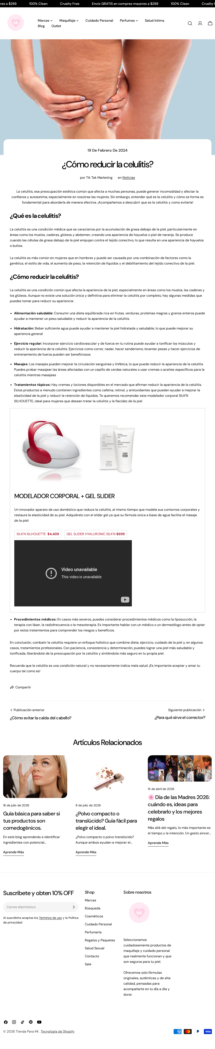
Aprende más (13, 852)
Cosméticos (94, 916)
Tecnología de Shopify (58, 1031)
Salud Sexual (94, 948)
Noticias (128, 177)
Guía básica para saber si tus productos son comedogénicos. (31, 820)
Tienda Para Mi (27, 1031)
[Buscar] (190, 23)
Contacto (92, 956)
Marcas (90, 900)
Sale (88, 964)
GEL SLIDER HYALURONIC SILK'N (96, 534)
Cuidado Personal (98, 924)
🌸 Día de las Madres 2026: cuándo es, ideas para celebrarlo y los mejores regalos (179, 808)
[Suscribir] (73, 907)
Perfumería (93, 932)
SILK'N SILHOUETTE (38, 534)
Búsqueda (92, 908)
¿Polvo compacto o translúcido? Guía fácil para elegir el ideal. (106, 820)
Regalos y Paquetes (100, 940)
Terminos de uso (50, 918)
